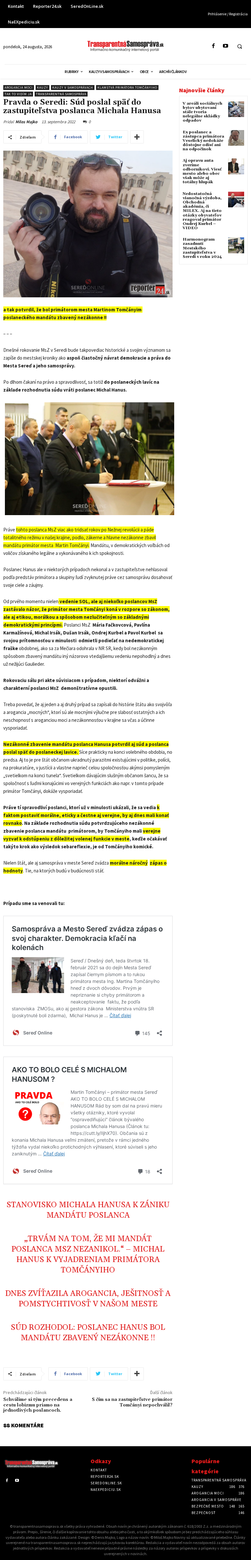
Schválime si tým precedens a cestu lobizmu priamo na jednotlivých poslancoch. (37, 1405)
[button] (239, 46)
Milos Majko (26, 122)
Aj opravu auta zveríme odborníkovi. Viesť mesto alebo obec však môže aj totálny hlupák (202, 171)
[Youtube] (225, 46)
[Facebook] (213, 46)
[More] (137, 136)
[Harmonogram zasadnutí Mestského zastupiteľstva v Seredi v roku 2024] (236, 245)
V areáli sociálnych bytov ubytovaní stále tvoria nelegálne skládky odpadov (202, 112)
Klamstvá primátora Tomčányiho (127, 87)
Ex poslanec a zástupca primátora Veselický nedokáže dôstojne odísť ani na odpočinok (203, 141)
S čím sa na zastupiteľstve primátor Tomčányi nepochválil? (132, 1402)
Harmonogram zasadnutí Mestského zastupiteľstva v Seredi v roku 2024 (202, 248)
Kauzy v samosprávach (72, 87)
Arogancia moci (19, 87)
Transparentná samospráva (61, 94)
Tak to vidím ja (18, 94)
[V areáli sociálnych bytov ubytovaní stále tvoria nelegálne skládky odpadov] (236, 109)
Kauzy (42, 87)
